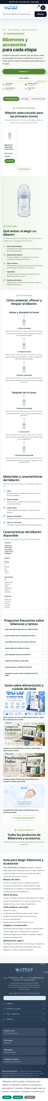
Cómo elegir (25, 99)
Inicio (4, 30)
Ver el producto (24, 169)
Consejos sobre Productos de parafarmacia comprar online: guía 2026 (21, 780)
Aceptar (6, 1097)
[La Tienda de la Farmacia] (24, 971)
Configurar (29, 1097)
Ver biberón (10, 161)
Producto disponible (11, 99)
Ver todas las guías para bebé (24, 818)
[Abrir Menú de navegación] (43, 7)
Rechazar (18, 1097)
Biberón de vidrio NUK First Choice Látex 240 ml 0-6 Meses (9, 149)
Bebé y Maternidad (14, 30)
